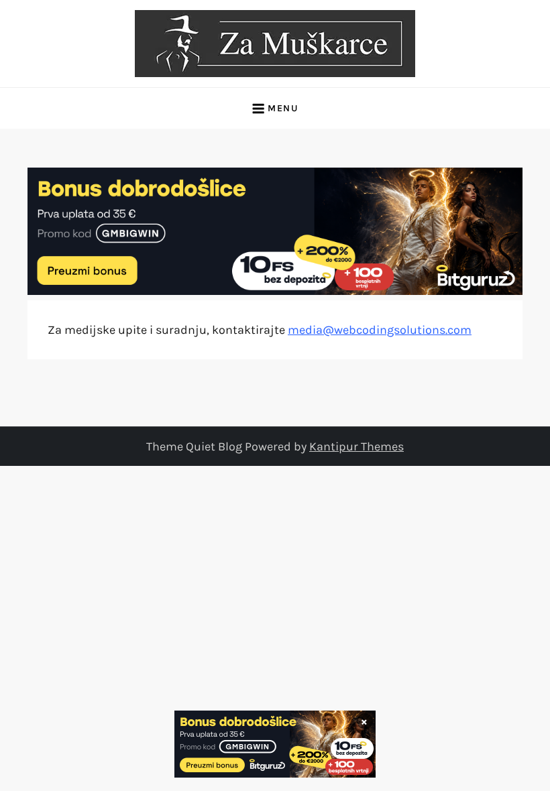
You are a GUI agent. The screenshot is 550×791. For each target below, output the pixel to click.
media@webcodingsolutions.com (380, 329)
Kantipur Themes (356, 446)
